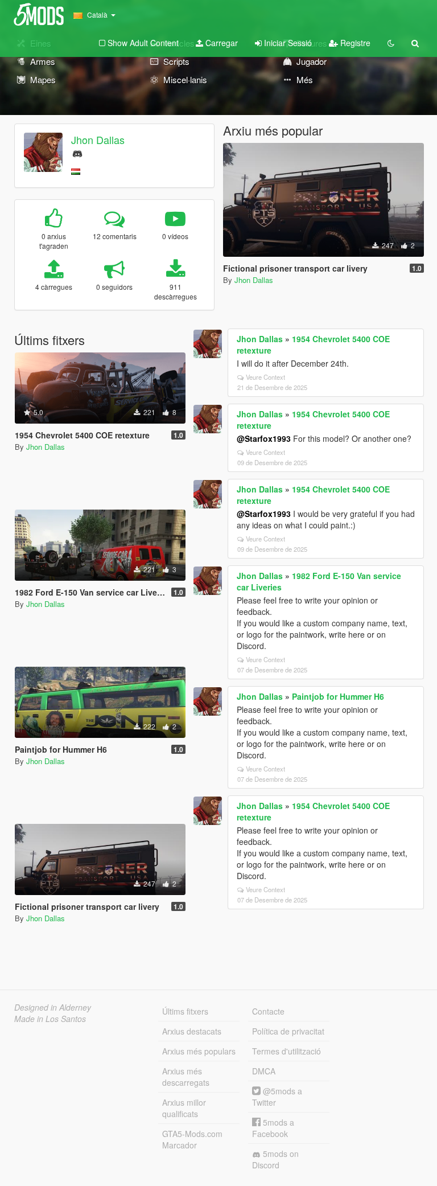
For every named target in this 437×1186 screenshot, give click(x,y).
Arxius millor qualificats (184, 1108)
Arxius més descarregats (185, 1076)
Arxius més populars (199, 1051)
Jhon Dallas (98, 139)
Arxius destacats (191, 1031)
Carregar (220, 42)
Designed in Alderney (52, 1007)
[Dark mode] (391, 42)
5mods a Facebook (273, 1128)
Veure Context (265, 376)
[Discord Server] (77, 152)
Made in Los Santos (50, 1018)
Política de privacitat (288, 1031)
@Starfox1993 (264, 438)
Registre (354, 42)
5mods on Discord (275, 1159)
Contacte (268, 1011)
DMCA (263, 1071)
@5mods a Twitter (277, 1096)
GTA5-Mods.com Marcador (192, 1139)
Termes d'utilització (286, 1051)
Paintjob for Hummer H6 (338, 696)
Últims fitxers (185, 1011)
